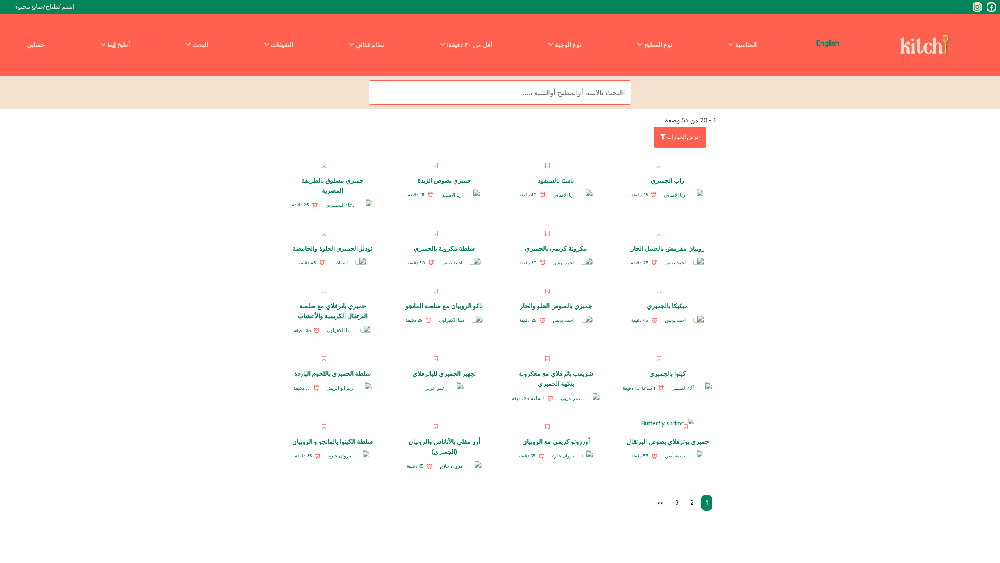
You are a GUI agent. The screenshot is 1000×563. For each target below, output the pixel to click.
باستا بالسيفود (556, 180)
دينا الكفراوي (451, 320)
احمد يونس (675, 262)
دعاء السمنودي (340, 205)
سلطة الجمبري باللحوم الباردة (332, 373)
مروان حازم (563, 456)
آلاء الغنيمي (682, 388)
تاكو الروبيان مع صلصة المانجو (444, 306)
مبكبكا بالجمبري (667, 306)
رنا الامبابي (674, 195)
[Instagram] (977, 7)
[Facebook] (991, 7)
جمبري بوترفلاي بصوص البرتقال (668, 441)
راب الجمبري (667, 180)
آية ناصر (340, 262)
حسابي (36, 44)
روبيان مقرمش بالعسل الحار (668, 248)
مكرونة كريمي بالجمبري (556, 248)
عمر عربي (571, 398)
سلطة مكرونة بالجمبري (444, 248)
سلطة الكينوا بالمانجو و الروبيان (332, 441)
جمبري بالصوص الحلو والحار (556, 306)
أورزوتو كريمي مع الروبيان (556, 441)
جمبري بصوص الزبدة (444, 180)
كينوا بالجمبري (667, 373)
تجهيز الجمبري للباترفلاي (444, 373)
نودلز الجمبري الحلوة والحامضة (332, 248)
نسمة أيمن (675, 456)
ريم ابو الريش (340, 388)
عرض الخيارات (683, 137)
